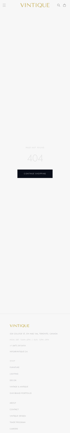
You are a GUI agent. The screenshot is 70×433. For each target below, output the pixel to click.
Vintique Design (18, 416)
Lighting (14, 374)
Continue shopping (35, 173)
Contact (14, 409)
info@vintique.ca (19, 351)
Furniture (15, 367)
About (13, 403)
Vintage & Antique (19, 386)
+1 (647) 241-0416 (18, 345)
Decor (13, 380)
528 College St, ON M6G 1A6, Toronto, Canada (34, 333)
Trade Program (17, 422)
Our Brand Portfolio (21, 393)
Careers (14, 428)
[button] (4, 5)
